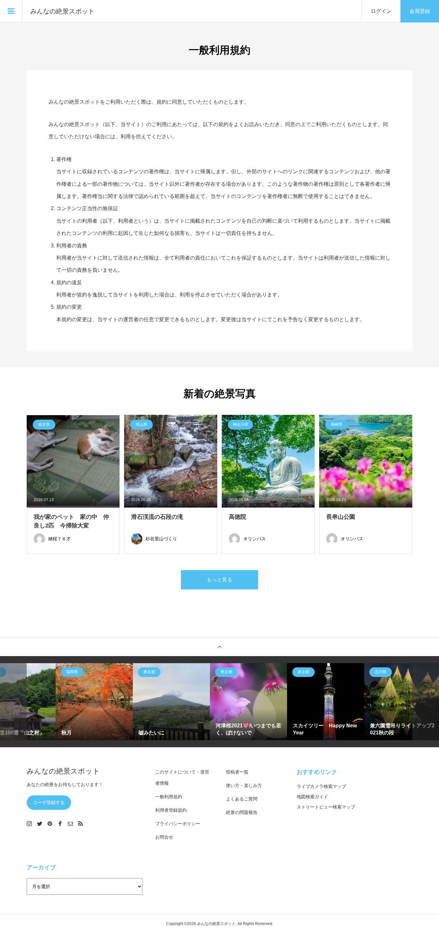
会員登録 (419, 11)
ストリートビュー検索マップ (326, 806)
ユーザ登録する (49, 802)
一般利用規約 (168, 796)
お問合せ (164, 837)
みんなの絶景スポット (62, 11)
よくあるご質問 (241, 798)
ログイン (381, 11)
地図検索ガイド (312, 796)
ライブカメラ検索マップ (321, 786)
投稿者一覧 (237, 772)
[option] (65, 701)
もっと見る (219, 579)
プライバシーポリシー (177, 823)
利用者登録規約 (171, 810)
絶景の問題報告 (241, 812)
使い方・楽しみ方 (244, 785)
